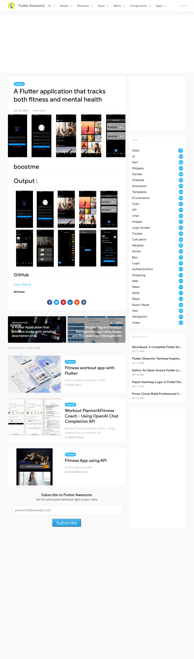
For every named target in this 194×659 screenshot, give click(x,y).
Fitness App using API (86, 460)
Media (64, 6)
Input (101, 6)
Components (138, 6)
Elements (83, 6)
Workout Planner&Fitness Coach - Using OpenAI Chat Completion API (91, 416)
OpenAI (70, 404)
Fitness (19, 83)
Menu (117, 6)
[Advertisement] (98, 43)
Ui (49, 6)
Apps (159, 6)
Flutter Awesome (32, 6)
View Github (22, 284)
